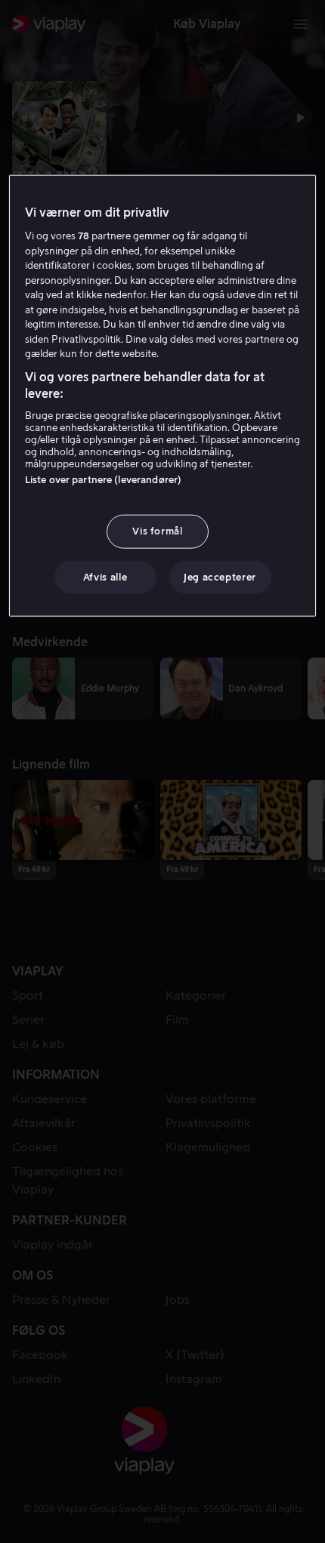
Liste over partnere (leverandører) (103, 480)
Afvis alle (105, 576)
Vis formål (157, 531)
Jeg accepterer (220, 576)
